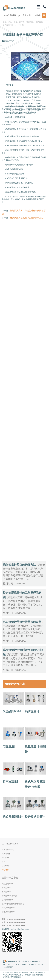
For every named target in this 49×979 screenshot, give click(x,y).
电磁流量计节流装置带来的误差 (22, 622)
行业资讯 (21, 25)
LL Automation (10, 843)
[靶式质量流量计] (13, 809)
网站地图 (5, 870)
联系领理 (5, 866)
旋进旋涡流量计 (35, 817)
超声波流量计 (11, 781)
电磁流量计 (10, 746)
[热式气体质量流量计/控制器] (35, 774)
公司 (3, 862)
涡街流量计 (32, 711)
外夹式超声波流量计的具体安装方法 (27, 217)
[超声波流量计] (13, 774)
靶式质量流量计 (13, 817)
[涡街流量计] (35, 704)
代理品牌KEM (12, 711)
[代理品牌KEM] (13, 704)
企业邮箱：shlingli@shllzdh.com (16, 929)
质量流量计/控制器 (9, 896)
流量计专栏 (6, 854)
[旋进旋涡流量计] (35, 809)
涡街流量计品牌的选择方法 (19, 565)
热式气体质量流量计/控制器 (13, 904)
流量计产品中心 (15, 684)
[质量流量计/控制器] (35, 739)
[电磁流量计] (13, 739)
